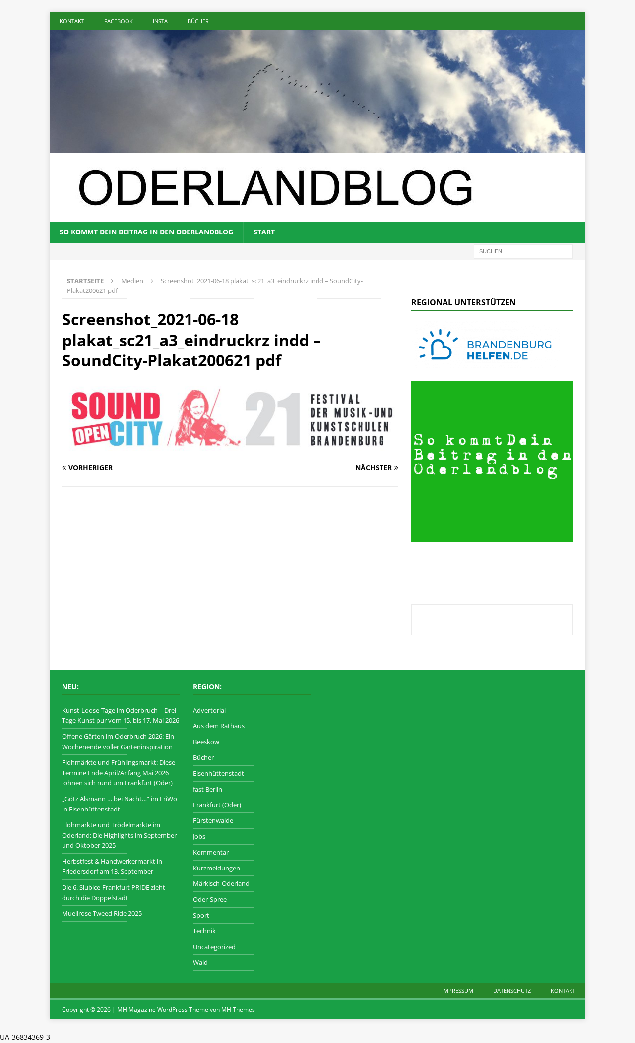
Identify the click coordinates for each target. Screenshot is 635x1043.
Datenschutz (512, 990)
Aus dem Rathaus (219, 725)
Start (264, 231)
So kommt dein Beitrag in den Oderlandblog (146, 231)
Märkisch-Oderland (221, 883)
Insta (160, 21)
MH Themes (238, 1009)
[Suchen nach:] (523, 250)
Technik (204, 931)
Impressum (457, 990)
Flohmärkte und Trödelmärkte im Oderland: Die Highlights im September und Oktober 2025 (119, 835)
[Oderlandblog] (317, 147)
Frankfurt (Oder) (217, 804)
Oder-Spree (210, 899)
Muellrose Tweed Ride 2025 (102, 913)
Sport (201, 915)
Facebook (118, 21)
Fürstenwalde (213, 820)
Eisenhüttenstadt (218, 773)
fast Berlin (207, 789)
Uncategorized (214, 946)
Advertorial (209, 710)
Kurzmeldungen (216, 868)
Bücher (198, 21)
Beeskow (206, 741)
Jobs (199, 836)
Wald (200, 962)
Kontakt (72, 21)
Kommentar (211, 852)
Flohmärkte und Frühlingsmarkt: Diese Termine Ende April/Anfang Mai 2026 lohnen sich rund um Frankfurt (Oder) (118, 773)
